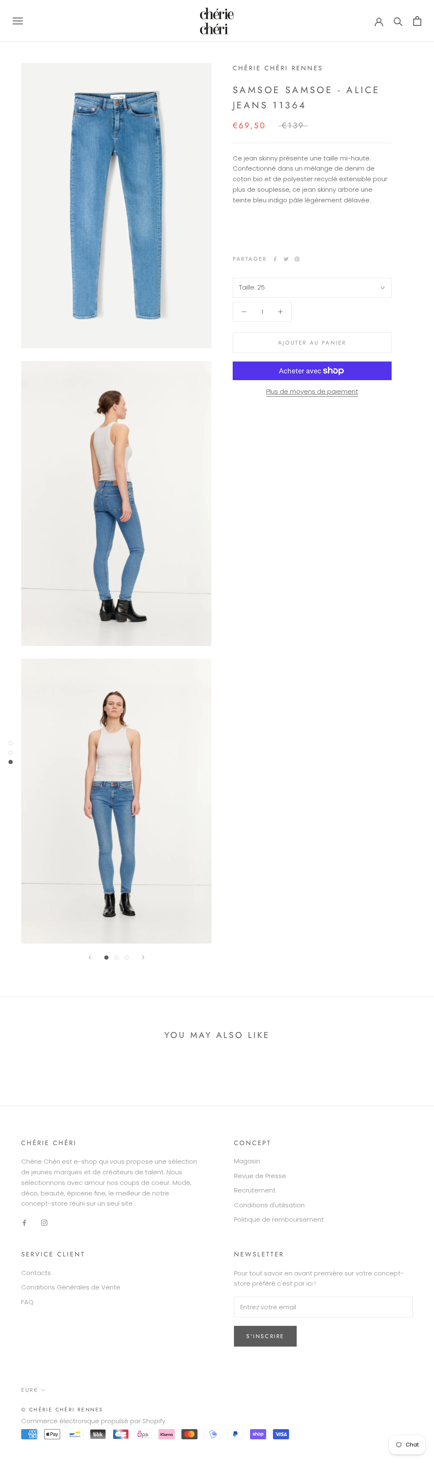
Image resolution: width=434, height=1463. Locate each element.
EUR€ (29, 1390)
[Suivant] (143, 957)
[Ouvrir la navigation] (18, 21)
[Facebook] (275, 259)
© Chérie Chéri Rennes (62, 1409)
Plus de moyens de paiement (312, 391)
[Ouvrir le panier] (417, 21)
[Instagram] (44, 1222)
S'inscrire (265, 1336)
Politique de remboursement (279, 1219)
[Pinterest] (297, 259)
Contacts (36, 1272)
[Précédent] (90, 957)
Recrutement (254, 1190)
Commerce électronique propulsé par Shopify (93, 1420)
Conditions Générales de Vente (70, 1287)
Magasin (247, 1161)
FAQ (27, 1301)
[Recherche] (398, 21)
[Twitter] (286, 259)
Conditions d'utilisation (269, 1205)
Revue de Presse (260, 1175)
